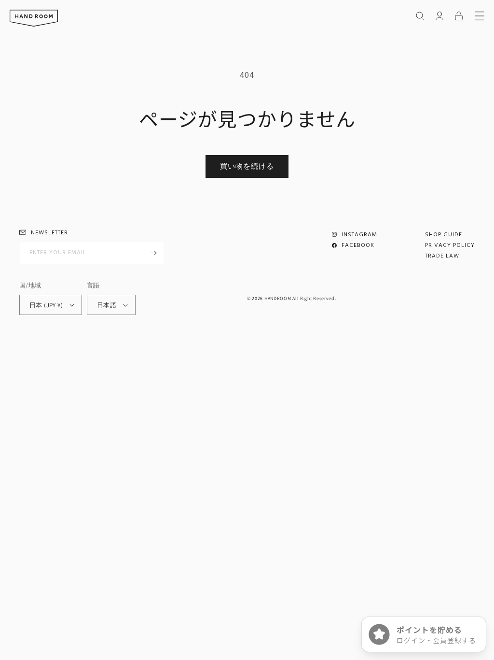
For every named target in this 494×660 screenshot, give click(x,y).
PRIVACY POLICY (450, 245)
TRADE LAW (442, 256)
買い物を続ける (247, 166)
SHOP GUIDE (443, 235)
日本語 (106, 305)
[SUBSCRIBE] (153, 253)
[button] (420, 16)
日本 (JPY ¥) (46, 305)
